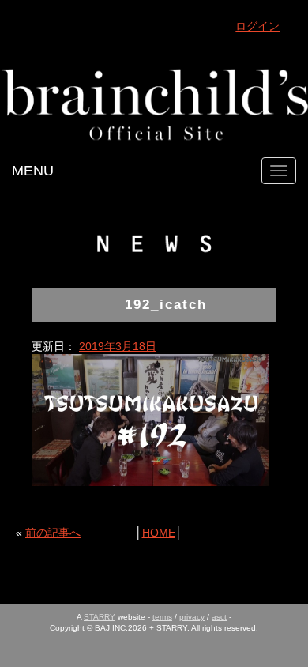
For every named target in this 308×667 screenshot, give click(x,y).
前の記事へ (53, 532)
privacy (192, 616)
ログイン (257, 26)
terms (162, 616)
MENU (33, 171)
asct (219, 616)
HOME (158, 532)
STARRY (99, 616)
